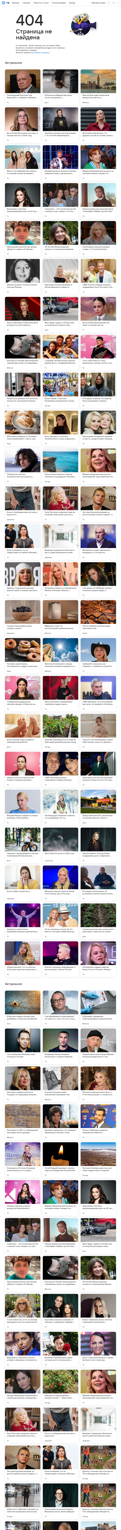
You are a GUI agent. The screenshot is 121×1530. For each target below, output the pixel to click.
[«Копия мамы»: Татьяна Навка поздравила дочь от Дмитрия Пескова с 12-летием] (98, 845)
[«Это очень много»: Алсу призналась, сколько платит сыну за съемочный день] (98, 352)
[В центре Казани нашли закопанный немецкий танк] (60, 1311)
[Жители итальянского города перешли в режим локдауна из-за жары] (60, 656)
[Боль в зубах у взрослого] (22, 883)
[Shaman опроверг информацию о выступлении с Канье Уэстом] (60, 959)
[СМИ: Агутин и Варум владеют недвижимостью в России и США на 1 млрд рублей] (98, 277)
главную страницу (41, 52)
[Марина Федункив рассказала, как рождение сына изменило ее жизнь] (98, 466)
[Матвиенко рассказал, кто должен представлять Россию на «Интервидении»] (60, 1148)
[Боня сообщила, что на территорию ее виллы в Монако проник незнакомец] (22, 542)
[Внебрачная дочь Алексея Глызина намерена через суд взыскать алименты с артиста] (60, 163)
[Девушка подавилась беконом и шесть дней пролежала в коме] (60, 542)
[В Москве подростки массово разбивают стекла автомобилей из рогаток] (22, 1236)
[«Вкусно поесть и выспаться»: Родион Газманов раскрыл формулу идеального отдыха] (22, 769)
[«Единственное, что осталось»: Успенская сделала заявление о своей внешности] (22, 959)
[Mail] (3, 3)
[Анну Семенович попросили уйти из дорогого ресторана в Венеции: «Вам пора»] (22, 314)
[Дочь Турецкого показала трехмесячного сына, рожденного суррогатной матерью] (60, 428)
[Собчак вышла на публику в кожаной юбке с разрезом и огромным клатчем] (22, 1073)
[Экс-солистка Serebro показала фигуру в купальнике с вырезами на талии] (98, 1111)
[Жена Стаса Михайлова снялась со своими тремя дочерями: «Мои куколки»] (22, 163)
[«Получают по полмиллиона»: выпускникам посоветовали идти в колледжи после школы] (60, 1073)
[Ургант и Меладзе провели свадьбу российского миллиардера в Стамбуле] (98, 1349)
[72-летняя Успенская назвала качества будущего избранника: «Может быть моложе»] (98, 1148)
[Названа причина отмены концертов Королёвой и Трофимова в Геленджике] (22, 1425)
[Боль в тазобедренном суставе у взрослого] (22, 504)
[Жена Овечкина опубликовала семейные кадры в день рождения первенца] (60, 694)
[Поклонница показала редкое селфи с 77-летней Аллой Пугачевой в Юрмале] (98, 239)
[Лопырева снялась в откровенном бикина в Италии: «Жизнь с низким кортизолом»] (60, 580)
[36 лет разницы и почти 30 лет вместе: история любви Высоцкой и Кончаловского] (60, 921)
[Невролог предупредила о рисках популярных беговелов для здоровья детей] (22, 845)
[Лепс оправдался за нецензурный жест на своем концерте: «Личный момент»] (98, 1035)
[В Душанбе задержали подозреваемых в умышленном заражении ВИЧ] (98, 1236)
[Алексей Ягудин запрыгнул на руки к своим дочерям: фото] (60, 1035)
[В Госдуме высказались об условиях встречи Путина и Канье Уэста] (98, 883)
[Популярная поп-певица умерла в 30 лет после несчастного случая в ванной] (22, 997)
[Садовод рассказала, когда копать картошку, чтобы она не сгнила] (98, 921)
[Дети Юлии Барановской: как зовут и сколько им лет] (98, 314)
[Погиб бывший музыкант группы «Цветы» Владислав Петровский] (60, 1387)
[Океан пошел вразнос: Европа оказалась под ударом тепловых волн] (60, 466)
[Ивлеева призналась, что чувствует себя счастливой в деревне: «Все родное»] (98, 1073)
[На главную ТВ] (7, 3)
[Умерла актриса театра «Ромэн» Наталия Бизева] (22, 277)
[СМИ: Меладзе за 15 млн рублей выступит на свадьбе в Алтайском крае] (98, 694)
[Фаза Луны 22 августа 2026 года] (60, 845)
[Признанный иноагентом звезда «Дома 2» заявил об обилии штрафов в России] (22, 239)
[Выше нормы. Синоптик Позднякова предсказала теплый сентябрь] (60, 390)
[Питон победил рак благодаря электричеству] (98, 618)
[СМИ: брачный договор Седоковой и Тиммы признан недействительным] (60, 769)
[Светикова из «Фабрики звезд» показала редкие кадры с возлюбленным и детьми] (98, 580)
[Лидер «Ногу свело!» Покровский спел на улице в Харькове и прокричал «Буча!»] (60, 997)
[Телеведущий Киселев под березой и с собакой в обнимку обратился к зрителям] (22, 87)
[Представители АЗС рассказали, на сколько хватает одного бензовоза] (98, 807)
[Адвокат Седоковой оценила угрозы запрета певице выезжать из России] (22, 580)
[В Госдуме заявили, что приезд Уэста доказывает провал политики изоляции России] (98, 390)
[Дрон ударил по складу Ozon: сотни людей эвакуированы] (22, 1111)
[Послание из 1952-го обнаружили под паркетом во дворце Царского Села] (22, 1349)
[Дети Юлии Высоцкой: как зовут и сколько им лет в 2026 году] (22, 125)
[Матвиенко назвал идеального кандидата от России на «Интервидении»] (98, 542)
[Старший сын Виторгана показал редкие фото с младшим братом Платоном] (60, 352)
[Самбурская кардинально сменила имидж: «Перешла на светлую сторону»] (22, 694)
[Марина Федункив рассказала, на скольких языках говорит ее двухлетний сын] (98, 163)
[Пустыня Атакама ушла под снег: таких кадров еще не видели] (98, 1387)
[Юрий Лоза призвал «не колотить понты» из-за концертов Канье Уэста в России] (22, 390)
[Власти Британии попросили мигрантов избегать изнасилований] (98, 87)
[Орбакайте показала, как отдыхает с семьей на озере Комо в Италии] (98, 656)
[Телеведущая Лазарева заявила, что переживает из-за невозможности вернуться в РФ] (60, 807)
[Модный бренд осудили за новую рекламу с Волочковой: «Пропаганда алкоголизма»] (22, 807)
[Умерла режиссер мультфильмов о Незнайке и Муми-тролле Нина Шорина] (98, 201)
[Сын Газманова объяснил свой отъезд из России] (22, 1274)
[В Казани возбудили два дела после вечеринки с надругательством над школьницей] (60, 87)
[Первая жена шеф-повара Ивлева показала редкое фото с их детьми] (98, 1274)
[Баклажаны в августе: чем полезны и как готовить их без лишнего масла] (22, 1186)
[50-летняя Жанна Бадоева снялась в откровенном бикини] (60, 239)
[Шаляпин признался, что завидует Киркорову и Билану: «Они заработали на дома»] (60, 1349)
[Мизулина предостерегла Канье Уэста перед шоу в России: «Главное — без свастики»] (60, 883)
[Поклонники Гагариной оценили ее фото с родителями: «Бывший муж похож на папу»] (98, 428)
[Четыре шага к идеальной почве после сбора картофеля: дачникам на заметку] (98, 997)
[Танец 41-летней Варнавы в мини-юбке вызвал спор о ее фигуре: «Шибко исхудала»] (98, 731)
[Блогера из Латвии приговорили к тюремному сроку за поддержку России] (22, 352)
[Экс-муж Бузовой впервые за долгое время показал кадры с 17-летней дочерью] (98, 504)
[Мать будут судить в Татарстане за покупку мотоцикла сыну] (60, 314)
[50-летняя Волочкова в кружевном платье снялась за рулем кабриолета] (60, 1111)
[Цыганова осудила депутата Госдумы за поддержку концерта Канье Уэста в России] (22, 1311)
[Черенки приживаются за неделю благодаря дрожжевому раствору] (60, 731)
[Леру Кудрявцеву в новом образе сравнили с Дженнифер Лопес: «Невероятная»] (22, 1148)
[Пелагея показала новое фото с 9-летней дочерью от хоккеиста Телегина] (98, 1311)
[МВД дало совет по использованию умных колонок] (60, 618)
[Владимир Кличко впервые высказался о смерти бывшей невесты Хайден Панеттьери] (60, 1274)
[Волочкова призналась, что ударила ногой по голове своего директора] (98, 125)
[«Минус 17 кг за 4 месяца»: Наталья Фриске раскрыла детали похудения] (22, 1035)
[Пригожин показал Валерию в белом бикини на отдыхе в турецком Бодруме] (60, 277)
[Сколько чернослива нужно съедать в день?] (22, 618)
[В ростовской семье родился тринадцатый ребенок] (22, 731)
